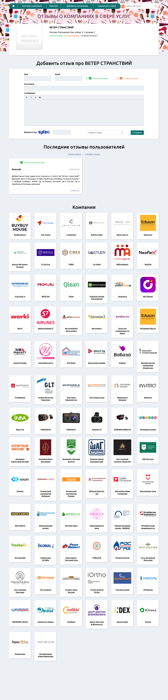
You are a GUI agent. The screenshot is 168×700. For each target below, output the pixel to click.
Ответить (75, 191)
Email (57, 74)
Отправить (137, 133)
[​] (84, 112)
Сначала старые (92, 154)
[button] (26, 97)
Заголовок (29, 84)
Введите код (30, 132)
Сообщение (29, 93)
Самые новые (74, 154)
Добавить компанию (77, 6)
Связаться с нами (107, 6)
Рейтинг (53, 6)
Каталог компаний (32, 6)
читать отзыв (45, 180)
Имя (26, 74)
